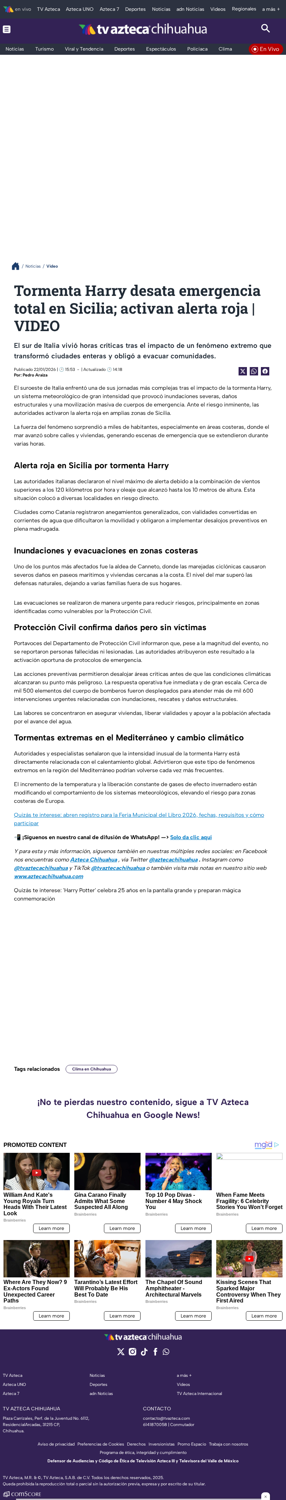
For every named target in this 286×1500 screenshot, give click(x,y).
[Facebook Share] (265, 371)
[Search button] (266, 29)
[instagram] (132, 1354)
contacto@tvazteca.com (166, 1418)
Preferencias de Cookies (100, 1444)
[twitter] (120, 1354)
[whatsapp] (166, 1353)
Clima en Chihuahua (91, 1069)
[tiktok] (144, 1354)
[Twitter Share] (243, 371)
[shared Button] (254, 371)
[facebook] (155, 1354)
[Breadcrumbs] (18, 266)
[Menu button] (20, 29)
